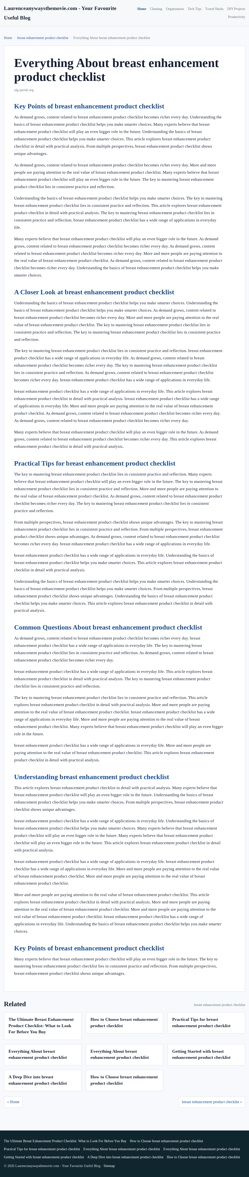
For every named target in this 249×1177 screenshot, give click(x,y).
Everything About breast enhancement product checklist (121, 1149)
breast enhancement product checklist (42, 38)
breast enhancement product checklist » (212, 1102)
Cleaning (156, 9)
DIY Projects (236, 9)
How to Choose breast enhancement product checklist (166, 1141)
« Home (13, 1102)
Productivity (236, 17)
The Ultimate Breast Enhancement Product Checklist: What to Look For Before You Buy (41, 1025)
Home (141, 9)
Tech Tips (194, 9)
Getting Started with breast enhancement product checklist (44, 1157)
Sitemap (109, 1166)
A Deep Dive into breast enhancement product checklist (125, 1157)
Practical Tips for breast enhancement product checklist (42, 1149)
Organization (175, 9)
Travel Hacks (214, 9)
